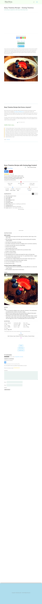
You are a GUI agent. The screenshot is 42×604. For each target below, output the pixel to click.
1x (32, 193)
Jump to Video (21, 46)
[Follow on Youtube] (22, 425)
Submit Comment (7, 389)
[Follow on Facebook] (18, 425)
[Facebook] (17, 38)
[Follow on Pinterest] (24, 425)
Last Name (24, 486)
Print (7, 171)
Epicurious (8, 139)
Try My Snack (21, 350)
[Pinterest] (21, 38)
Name (5, 382)
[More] (25, 38)
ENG (21, 41)
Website (5, 387)
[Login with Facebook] (5, 362)
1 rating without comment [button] (19, 356)
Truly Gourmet (24, 418)
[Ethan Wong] (8, 169)
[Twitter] (19, 38)
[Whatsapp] (23, 38)
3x (36, 193)
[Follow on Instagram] (20, 425)
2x (34, 193)
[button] (4, 174)
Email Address (25, 479)
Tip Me (21, 345)
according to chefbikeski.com (19, 111)
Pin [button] (11, 171)
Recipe (27, 9)
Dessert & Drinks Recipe (21, 9)
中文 (24, 41)
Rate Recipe (21, 347)
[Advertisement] (21, 23)
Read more (21, 421)
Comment (6, 370)
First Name (24, 483)
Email (5, 385)
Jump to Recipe (21, 43)
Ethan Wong (7, 9)
